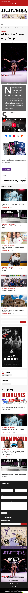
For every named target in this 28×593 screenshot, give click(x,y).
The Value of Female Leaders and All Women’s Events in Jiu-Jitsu (14, 180)
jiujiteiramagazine (5, 42)
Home (8, 583)
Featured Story (11, 202)
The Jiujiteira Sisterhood (14, 281)
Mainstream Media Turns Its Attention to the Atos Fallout (14, 398)
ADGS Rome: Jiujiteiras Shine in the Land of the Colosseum (14, 301)
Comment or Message (7, 501)
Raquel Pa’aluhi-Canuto (8, 176)
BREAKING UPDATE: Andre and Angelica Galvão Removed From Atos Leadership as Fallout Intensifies (14, 442)
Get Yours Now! (6, 169)
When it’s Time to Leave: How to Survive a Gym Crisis (14, 195)
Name (3, 488)
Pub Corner (10, 267)
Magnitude (13, 591)
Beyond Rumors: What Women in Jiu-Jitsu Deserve (14, 259)
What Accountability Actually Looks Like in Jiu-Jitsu (14, 216)
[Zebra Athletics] (12, 346)
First (2, 492)
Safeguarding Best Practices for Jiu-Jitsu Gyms (14, 238)
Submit (4, 513)
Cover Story (3, 31)
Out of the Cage (11, 288)
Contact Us (18, 583)
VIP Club (12, 583)
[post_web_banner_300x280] (14, 537)
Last (15, 492)
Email (2, 495)
